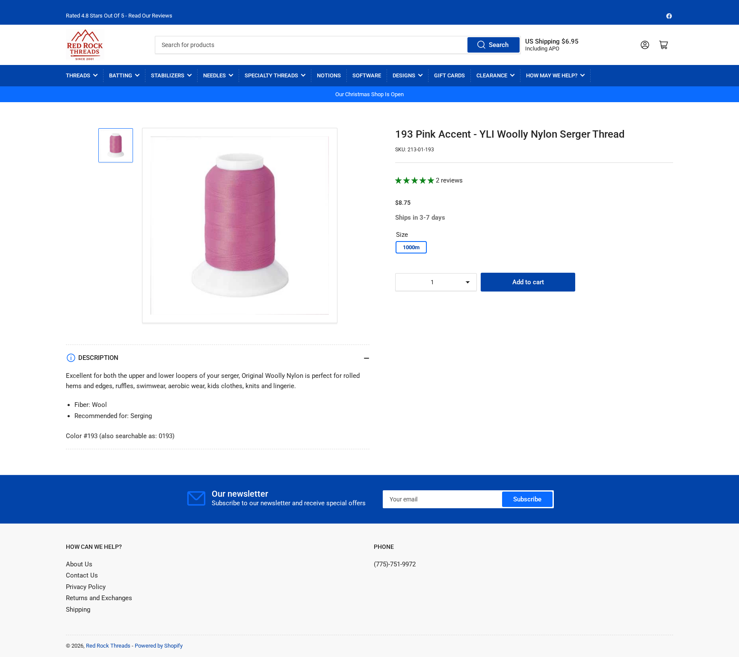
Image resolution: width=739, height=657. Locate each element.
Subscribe (527, 499)
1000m (411, 247)
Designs (404, 75)
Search (498, 45)
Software (366, 75)
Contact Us (82, 575)
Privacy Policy (86, 587)
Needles (214, 75)
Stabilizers (167, 75)
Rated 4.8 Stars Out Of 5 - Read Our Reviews (119, 15)
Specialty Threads (271, 75)
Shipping (78, 609)
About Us (79, 564)
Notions (329, 75)
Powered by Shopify (159, 645)
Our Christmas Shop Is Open (369, 94)
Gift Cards (449, 75)
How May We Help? (551, 75)
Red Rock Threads (108, 645)
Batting (120, 75)
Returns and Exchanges (99, 598)
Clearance (491, 75)
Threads (78, 75)
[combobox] (337, 45)
